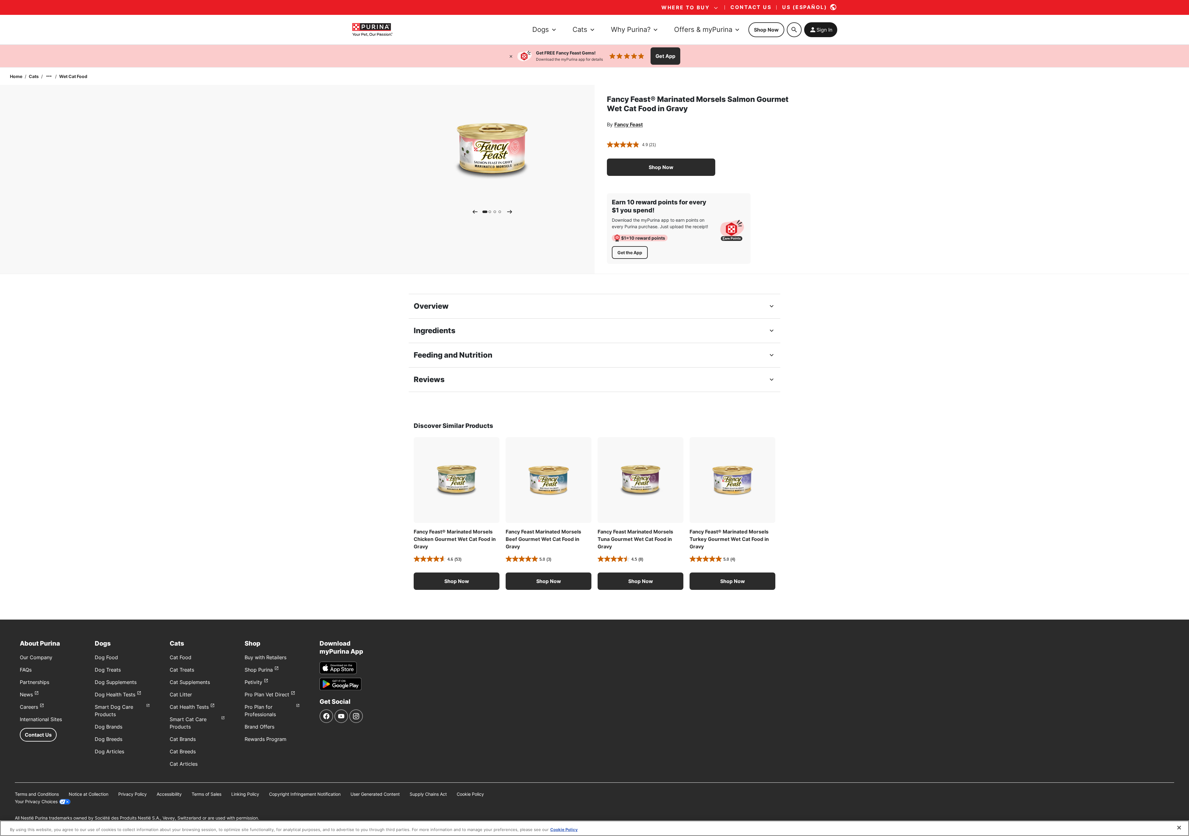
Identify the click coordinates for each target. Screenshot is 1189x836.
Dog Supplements (116, 682)
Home (16, 76)
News (26, 694)
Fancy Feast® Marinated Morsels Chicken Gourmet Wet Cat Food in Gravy (455, 539)
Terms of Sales (206, 794)
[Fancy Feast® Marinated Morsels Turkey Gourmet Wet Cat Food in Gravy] (732, 480)
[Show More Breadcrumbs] (49, 76)
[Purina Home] (372, 30)
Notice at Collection (88, 794)
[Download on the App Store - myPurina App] (338, 668)
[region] (594, 828)
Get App (665, 56)
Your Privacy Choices (36, 801)
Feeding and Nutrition (453, 355)
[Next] (509, 212)
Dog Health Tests (115, 694)
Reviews (429, 379)
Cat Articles (184, 764)
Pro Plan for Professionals (260, 710)
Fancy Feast (628, 124)
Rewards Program (265, 739)
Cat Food (180, 657)
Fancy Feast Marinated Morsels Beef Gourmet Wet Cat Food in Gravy (543, 539)
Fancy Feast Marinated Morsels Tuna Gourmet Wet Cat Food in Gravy (635, 539)
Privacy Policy (132, 794)
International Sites (41, 719)
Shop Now (766, 30)
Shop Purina (259, 670)
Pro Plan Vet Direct (267, 694)
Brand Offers (259, 727)
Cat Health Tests (189, 707)
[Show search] (794, 29)
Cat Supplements (190, 682)
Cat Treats (182, 670)
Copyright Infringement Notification (305, 794)
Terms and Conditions (37, 794)
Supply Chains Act (428, 794)
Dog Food (106, 657)
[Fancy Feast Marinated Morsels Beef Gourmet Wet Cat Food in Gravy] (548, 480)
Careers (29, 707)
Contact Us (38, 735)
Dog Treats (108, 670)
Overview (431, 306)
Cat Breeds (183, 751)
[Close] (511, 56)
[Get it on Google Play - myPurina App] (340, 684)
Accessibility (169, 794)
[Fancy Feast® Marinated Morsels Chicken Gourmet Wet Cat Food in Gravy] (456, 480)
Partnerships (34, 682)
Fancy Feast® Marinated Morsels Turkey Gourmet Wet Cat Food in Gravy (729, 539)
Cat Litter (181, 694)
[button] (661, 167)
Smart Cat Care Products (188, 723)
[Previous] (475, 212)
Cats (34, 76)
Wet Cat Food (73, 76)
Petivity (253, 682)
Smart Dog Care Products (114, 710)
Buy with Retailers (265, 657)
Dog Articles (109, 751)
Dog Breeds (108, 739)
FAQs (26, 670)
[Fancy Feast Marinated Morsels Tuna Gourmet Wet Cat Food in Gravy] (640, 480)
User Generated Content (375, 794)
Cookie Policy (470, 794)
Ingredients (434, 330)
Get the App (629, 252)
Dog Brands (108, 727)
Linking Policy (245, 794)
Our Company (36, 657)
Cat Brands (183, 739)
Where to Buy (685, 7)
